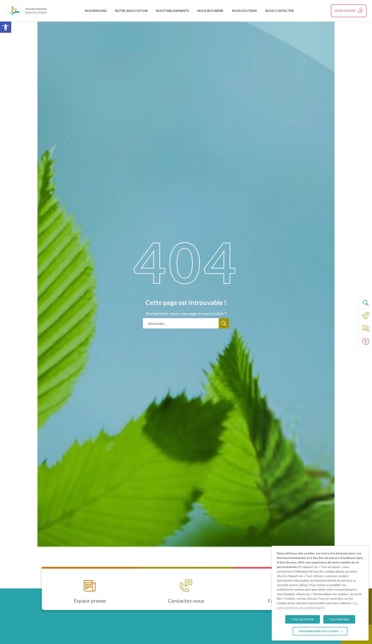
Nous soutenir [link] (244, 10)
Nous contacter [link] (279, 10)
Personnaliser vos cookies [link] (318, 631)
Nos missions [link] (96, 10)
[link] (5, 27)
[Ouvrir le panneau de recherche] (365, 302)
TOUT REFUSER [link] (339, 619)
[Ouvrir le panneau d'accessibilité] (365, 341)
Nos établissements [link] (172, 10)
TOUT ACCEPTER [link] (302, 619)
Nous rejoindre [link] (210, 10)
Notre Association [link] (131, 10)
